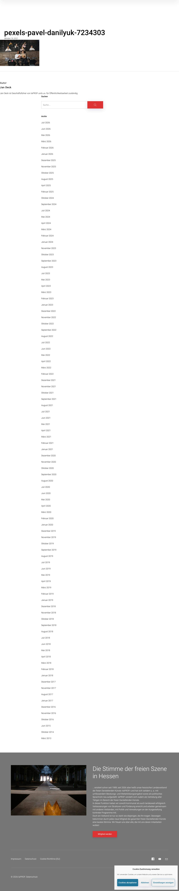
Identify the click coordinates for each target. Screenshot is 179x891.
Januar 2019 (47, 600)
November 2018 (48, 612)
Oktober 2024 (47, 198)
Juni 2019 (46, 568)
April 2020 (46, 506)
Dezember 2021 (48, 380)
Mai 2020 (45, 499)
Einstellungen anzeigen (163, 882)
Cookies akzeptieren (128, 882)
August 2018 (47, 631)
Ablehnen (145, 882)
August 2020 (47, 480)
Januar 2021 (47, 449)
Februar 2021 (47, 443)
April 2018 (46, 656)
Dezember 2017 (48, 682)
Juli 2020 (45, 487)
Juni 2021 (46, 418)
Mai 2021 (45, 424)
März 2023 (46, 292)
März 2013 (46, 738)
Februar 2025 (47, 191)
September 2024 (48, 204)
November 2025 (48, 166)
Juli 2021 (45, 411)
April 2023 (46, 286)
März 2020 (46, 512)
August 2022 (47, 336)
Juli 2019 (45, 562)
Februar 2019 (47, 594)
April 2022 (46, 361)
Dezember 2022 (48, 311)
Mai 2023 (45, 279)
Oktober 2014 (47, 732)
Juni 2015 (46, 726)
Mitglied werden (105, 834)
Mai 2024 (45, 217)
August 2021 (47, 405)
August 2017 (47, 694)
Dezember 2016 (48, 707)
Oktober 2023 (47, 254)
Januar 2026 (47, 154)
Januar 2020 (47, 524)
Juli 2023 (45, 273)
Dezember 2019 (48, 531)
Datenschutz (30, 859)
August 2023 (47, 267)
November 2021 (48, 386)
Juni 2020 (46, 493)
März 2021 (46, 436)
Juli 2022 (45, 342)
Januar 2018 (47, 675)
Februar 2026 (47, 147)
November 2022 (48, 317)
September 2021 (48, 399)
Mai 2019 (45, 575)
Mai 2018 (45, 650)
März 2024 (46, 229)
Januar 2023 (47, 305)
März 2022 (46, 367)
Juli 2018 (45, 638)
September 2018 (48, 625)
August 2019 (47, 556)
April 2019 (46, 581)
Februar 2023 (47, 298)
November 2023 (48, 248)
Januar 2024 (47, 242)
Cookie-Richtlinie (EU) (50, 859)
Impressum (16, 859)
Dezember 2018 (48, 606)
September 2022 (48, 330)
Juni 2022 (46, 349)
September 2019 (48, 550)
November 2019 (48, 537)
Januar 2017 (47, 700)
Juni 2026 (46, 129)
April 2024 (46, 223)
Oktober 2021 (47, 393)
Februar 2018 (47, 669)
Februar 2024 (47, 235)
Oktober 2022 (47, 323)
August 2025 (47, 179)
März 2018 (46, 663)
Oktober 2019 (47, 543)
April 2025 (46, 185)
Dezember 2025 (48, 160)
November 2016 (48, 713)
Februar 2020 (47, 518)
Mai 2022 (45, 355)
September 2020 (48, 474)
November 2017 (48, 688)
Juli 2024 (45, 210)
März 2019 (46, 587)
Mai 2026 (45, 135)
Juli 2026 (45, 122)
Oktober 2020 (47, 468)
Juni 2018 (46, 644)
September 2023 (48, 261)
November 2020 (48, 462)
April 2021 (46, 430)
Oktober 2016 (47, 719)
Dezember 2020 (48, 455)
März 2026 (46, 141)
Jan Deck (5, 87)
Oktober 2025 (47, 173)
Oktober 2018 (47, 619)
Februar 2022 (47, 374)
